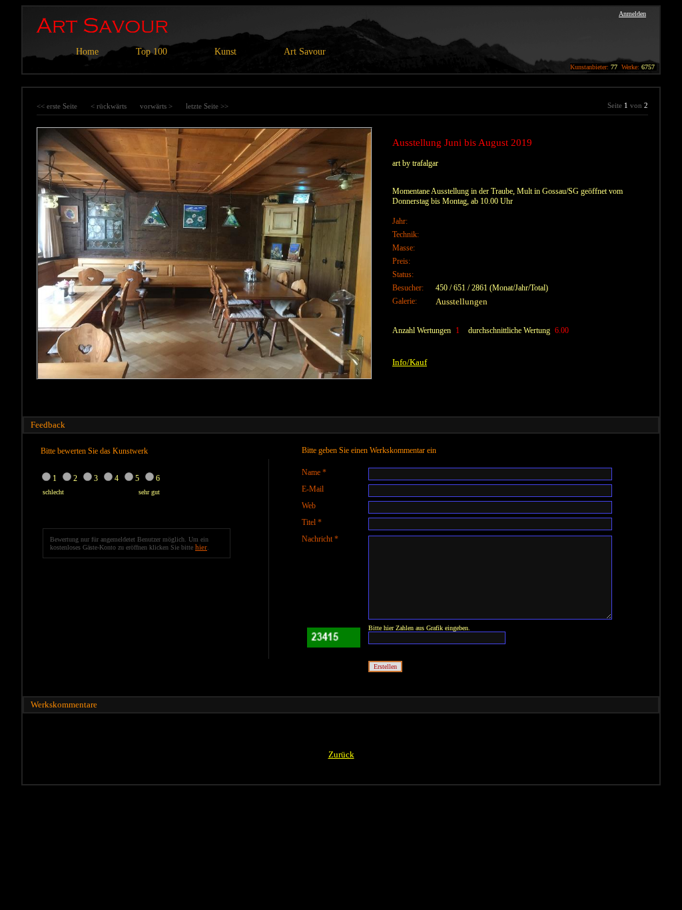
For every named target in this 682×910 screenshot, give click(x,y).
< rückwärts (109, 106)
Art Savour (305, 52)
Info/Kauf (409, 362)
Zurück (341, 754)
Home (87, 52)
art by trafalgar (415, 163)
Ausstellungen (462, 301)
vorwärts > (156, 106)
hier (201, 547)
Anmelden (632, 13)
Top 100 (151, 52)
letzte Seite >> (207, 106)
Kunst (225, 52)
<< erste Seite (57, 106)
